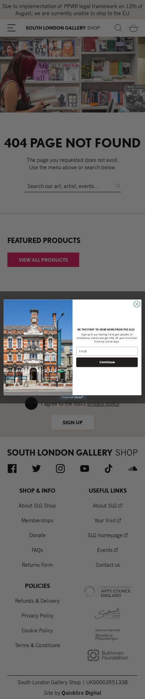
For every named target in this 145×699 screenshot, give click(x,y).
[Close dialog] (137, 304)
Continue (107, 362)
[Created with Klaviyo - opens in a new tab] (72, 397)
